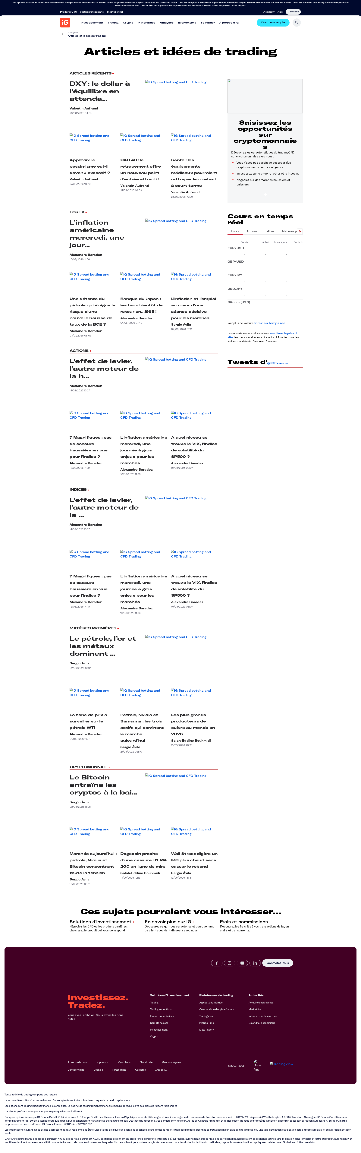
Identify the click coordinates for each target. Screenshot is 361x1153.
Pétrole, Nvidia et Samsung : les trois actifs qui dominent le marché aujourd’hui (142, 728)
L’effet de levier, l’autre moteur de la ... (104, 507)
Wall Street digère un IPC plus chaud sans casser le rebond (194, 860)
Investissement (92, 22)
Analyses (167, 22)
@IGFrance (277, 363)
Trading (113, 22)
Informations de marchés (263, 1016)
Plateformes (146, 22)
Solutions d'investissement (169, 995)
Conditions (124, 1062)
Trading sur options (161, 1009)
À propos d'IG (229, 22)
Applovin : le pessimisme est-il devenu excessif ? (90, 166)
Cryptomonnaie (88, 767)
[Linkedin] (255, 963)
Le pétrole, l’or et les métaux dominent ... (103, 646)
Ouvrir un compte (273, 22)
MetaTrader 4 (207, 1029)
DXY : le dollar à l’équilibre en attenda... (100, 91)
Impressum (102, 1062)
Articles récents (90, 73)
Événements (187, 22)
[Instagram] (229, 963)
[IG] (65, 22)
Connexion (293, 11)
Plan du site (146, 1062)
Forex (77, 212)
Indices (78, 489)
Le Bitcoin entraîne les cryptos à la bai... (103, 784)
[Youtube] (242, 963)
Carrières (140, 1069)
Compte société (159, 1023)
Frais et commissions (162, 1016)
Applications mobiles (210, 1002)
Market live (255, 1009)
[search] (296, 22)
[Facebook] (216, 963)
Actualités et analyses (261, 1002)
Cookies (98, 1069)
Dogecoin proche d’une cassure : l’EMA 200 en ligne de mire (143, 860)
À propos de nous (77, 1062)
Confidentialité (76, 1069)
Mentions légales (171, 1062)
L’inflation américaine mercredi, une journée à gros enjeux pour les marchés (143, 450)
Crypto (128, 22)
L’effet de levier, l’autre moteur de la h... (104, 368)
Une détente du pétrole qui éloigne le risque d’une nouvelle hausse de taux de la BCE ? (92, 312)
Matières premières (93, 628)
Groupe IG (161, 1069)
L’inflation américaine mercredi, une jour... (97, 234)
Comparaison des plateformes (216, 1009)
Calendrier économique (262, 1023)
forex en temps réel (270, 323)
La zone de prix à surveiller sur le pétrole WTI (88, 721)
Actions (79, 351)
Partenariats (119, 1069)
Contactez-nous (278, 963)
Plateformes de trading (216, 995)
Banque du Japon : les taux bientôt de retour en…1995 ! (141, 305)
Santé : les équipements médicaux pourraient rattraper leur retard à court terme (194, 173)
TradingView (206, 1016)
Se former (208, 22)
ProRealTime (206, 1023)
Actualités (256, 995)
